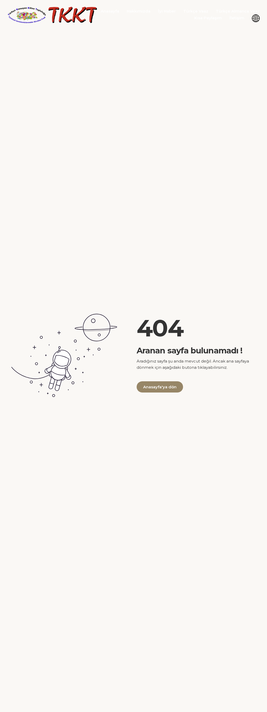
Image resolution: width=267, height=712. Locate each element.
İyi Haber (167, 11)
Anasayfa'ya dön (160, 386)
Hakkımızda (138, 11)
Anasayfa (110, 11)
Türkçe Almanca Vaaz (238, 11)
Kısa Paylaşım (208, 17)
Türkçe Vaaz (195, 11)
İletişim (236, 17)
